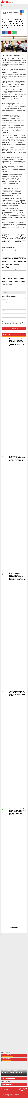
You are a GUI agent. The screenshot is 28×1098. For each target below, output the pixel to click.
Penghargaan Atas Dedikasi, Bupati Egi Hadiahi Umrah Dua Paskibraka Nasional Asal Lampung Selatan (17, 459)
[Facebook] (21, 11)
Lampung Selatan (13, 29)
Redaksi (3, 1095)
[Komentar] (16, 32)
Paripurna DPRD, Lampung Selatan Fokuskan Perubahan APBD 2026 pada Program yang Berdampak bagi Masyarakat (7, 281)
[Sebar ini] (3, 32)
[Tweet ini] (6, 32)
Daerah (7, 29)
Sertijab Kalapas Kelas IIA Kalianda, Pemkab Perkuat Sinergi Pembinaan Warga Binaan (19, 280)
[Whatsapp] (13, 32)
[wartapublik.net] (7, 1)
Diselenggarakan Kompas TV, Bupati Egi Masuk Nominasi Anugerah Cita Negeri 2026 (7, 238)
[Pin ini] (9, 32)
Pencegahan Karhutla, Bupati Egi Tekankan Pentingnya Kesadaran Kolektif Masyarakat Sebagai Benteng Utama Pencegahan (16, 342)
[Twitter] (23, 11)
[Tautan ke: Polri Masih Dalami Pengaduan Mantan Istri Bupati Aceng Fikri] (14, 1068)
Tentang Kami (17, 1094)
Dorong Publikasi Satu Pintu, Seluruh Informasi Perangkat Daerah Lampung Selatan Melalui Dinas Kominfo (20, 239)
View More (14, 927)
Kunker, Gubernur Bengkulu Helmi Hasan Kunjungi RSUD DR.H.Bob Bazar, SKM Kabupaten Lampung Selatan (17, 811)
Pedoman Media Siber (12, 1095)
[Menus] (26, 2)
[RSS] (21, 14)
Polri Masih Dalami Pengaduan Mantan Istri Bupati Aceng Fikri (12, 1071)
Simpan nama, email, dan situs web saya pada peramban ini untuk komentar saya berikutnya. (12, 323)
